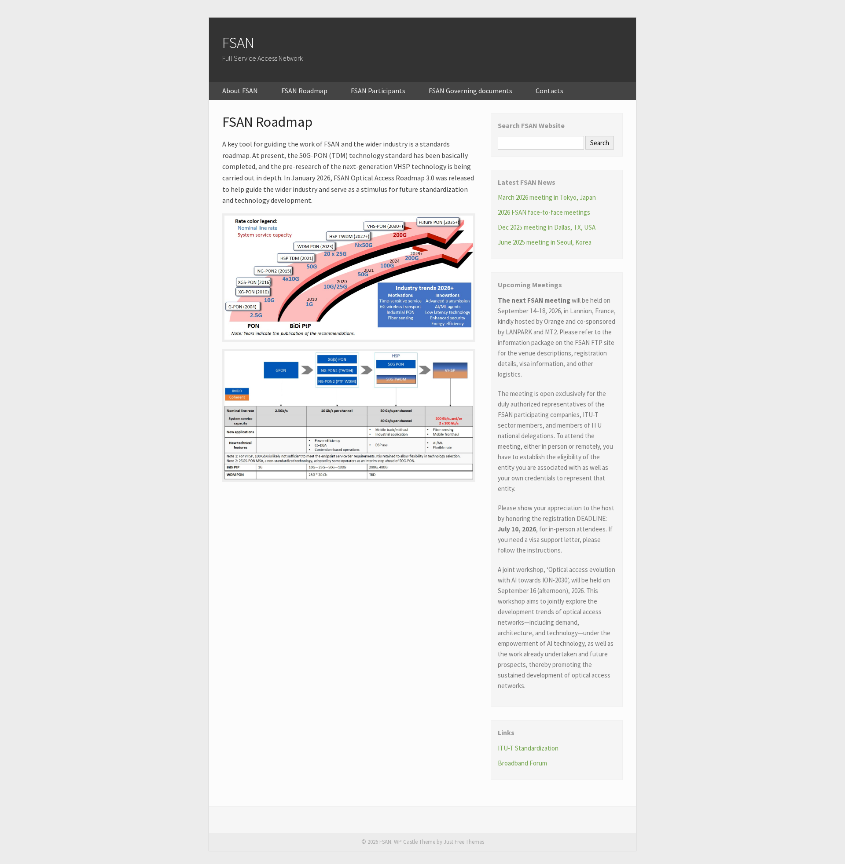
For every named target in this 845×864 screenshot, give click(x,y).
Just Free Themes (464, 842)
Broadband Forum (522, 763)
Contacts (549, 90)
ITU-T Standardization (528, 748)
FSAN (238, 42)
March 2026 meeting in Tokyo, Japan (547, 197)
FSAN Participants (378, 90)
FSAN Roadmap (304, 90)
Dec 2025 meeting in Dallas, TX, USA (546, 227)
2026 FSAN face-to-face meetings (544, 212)
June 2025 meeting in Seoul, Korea (545, 242)
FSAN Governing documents (470, 90)
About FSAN (240, 90)
